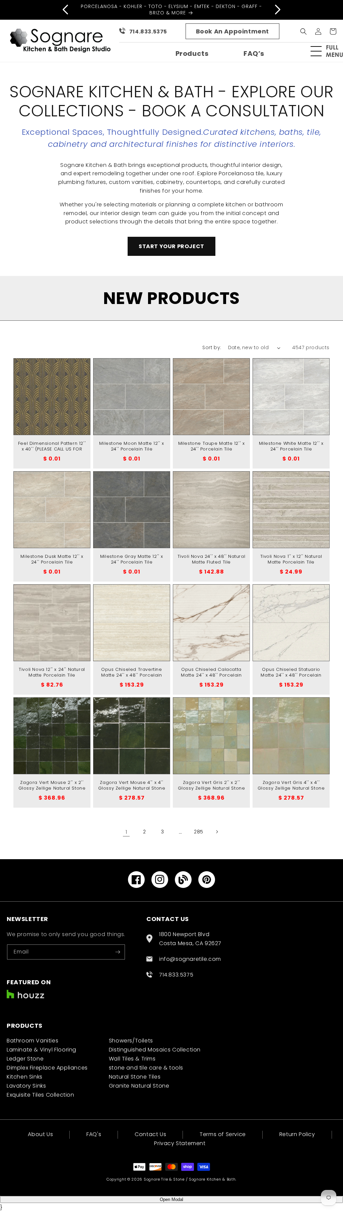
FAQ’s (254, 53)
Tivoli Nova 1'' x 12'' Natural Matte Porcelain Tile (291, 559)
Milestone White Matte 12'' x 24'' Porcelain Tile (291, 446)
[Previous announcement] (65, 9)
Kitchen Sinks (25, 1077)
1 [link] (126, 832)
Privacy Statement (179, 1143)
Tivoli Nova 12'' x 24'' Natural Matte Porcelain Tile (52, 672)
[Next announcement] (277, 9)
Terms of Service (223, 1134)
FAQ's (93, 1134)
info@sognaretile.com (190, 959)
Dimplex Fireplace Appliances (47, 1068)
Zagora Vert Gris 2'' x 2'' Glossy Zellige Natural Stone (211, 785)
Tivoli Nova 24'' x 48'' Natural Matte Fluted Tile (212, 559)
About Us (40, 1135)
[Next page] (216, 831)
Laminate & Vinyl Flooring (41, 1049)
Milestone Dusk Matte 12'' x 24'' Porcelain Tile (51, 559)
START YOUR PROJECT (171, 246)
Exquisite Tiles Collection (40, 1095)
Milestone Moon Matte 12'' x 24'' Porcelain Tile (131, 446)
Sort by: (211, 347)
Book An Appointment (232, 31)
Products (192, 53)
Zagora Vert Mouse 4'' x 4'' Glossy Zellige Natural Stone (131, 785)
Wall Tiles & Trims (132, 1059)
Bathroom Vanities (32, 1040)
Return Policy (297, 1134)
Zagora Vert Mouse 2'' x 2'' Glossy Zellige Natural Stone (52, 785)
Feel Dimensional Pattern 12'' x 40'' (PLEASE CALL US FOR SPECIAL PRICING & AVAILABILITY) (52, 452)
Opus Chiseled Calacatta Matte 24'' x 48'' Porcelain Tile (211, 675)
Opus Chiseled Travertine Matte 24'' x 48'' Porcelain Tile (131, 675)
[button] (329, 51)
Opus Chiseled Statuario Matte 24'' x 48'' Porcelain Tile (291, 675)
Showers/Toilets (131, 1040)
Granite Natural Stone (139, 1086)
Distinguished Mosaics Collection (155, 1049)
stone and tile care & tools (146, 1068)
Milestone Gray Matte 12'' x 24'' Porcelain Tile (131, 559)
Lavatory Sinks (26, 1086)
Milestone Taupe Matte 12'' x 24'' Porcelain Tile (211, 446)
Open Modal (171, 1199)
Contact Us (150, 1134)
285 (198, 831)
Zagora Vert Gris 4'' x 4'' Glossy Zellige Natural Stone (291, 785)
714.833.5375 (148, 31)
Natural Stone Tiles (134, 1077)
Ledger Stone (25, 1059)
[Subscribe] (117, 952)
